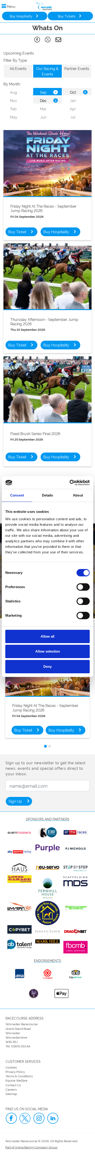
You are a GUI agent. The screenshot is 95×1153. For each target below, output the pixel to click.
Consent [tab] (17, 495)
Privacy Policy (15, 1071)
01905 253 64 (20, 1046)
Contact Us (13, 1085)
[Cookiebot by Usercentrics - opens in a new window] (69, 483)
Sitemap (11, 1094)
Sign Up (15, 801)
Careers (11, 1089)
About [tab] (78, 495)
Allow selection (47, 651)
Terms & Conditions (19, 1076)
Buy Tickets (66, 16)
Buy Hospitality (21, 16)
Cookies (11, 1067)
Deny (47, 666)
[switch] (83, 587)
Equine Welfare (16, 1080)
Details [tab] (47, 495)
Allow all (47, 636)
